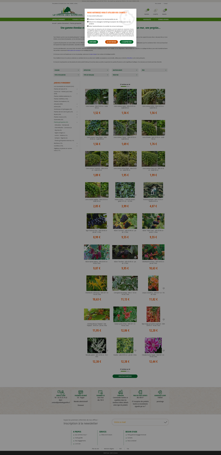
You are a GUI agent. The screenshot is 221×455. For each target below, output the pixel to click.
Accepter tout (127, 42)
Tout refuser (112, 42)
